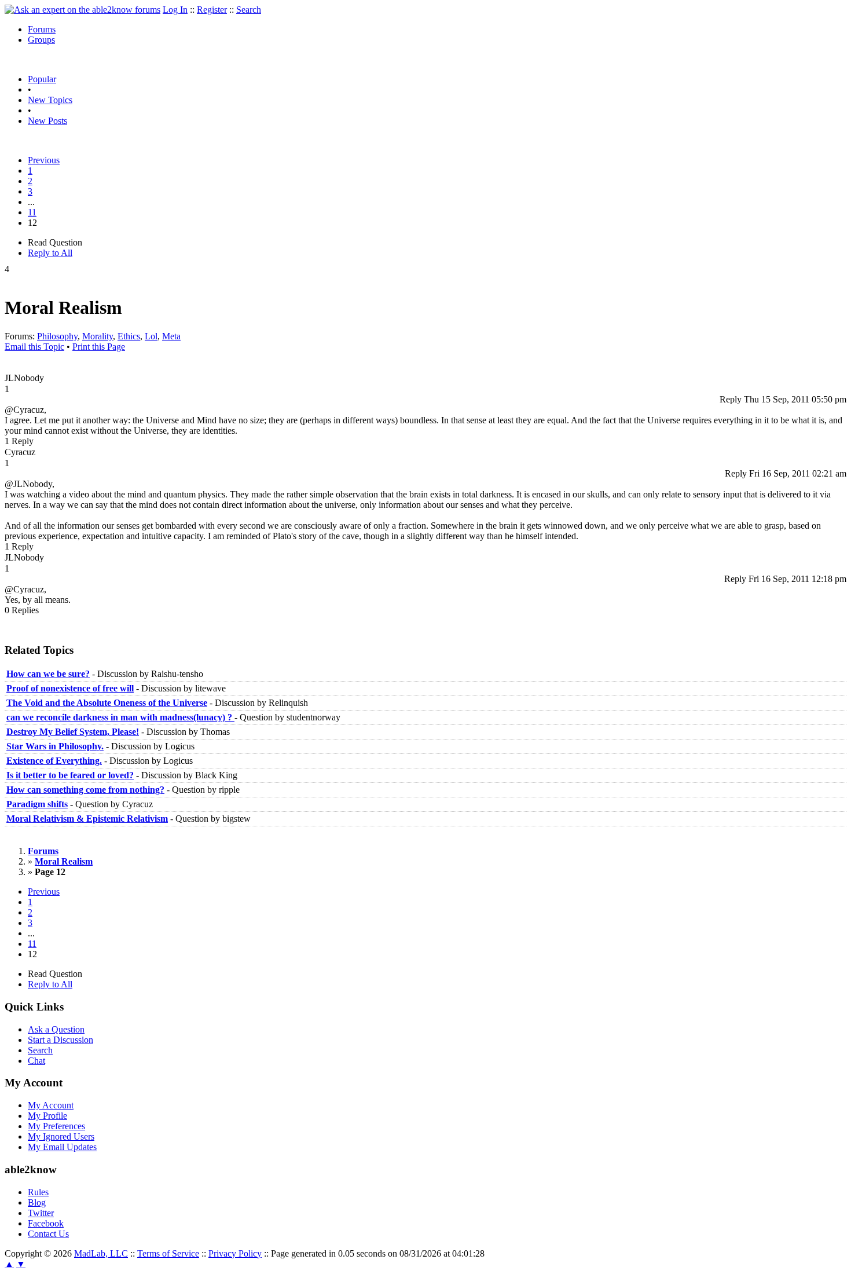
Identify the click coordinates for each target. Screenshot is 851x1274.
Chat (36, 1061)
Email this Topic (34, 347)
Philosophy (57, 336)
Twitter (41, 1213)
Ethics (129, 336)
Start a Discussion (60, 1040)
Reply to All (50, 253)
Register (212, 9)
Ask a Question (56, 1029)
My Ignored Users (61, 1136)
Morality (97, 336)
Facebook (46, 1223)
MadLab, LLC (101, 1253)
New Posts (47, 121)
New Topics (50, 100)
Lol (151, 336)
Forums (42, 29)
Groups (41, 40)
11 (32, 212)
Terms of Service (168, 1253)
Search (248, 9)
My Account (51, 1105)
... (31, 202)
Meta (171, 336)
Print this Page (98, 347)
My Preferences (56, 1126)
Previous (44, 160)
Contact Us (48, 1234)
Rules (38, 1192)
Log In (175, 9)
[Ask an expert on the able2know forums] (82, 9)
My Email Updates (62, 1147)
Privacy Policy (235, 1253)
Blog (37, 1202)
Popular (42, 79)
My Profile (47, 1116)
